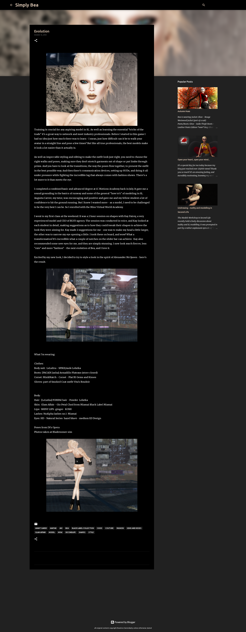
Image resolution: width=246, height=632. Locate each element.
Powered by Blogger (124, 622)
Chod (99, 528)
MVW (60, 532)
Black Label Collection (83, 528)
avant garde (41, 528)
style (91, 532)
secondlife (70, 532)
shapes (82, 532)
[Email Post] (36, 525)
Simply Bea (26, 4)
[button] (36, 41)
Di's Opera (54, 427)
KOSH (68, 409)
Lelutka (76, 368)
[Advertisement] (91, 594)
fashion (120, 528)
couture (109, 528)
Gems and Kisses (86, 377)
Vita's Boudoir (82, 381)
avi (61, 528)
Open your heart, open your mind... (194, 159)
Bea (67, 528)
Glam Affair (40, 532)
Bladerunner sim (62, 432)
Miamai (107, 404)
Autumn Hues (184, 111)
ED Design (95, 418)
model (52, 532)
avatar (53, 528)
